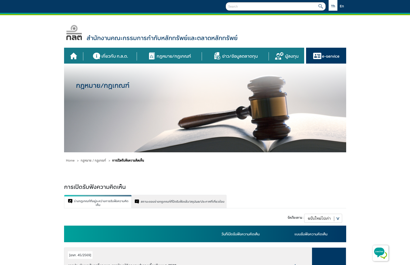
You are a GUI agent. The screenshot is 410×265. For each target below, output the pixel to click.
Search (321, 6)
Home (70, 160)
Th (333, 6)
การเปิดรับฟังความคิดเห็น (128, 160)
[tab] (98, 201)
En (342, 6)
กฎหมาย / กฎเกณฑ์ (93, 160)
